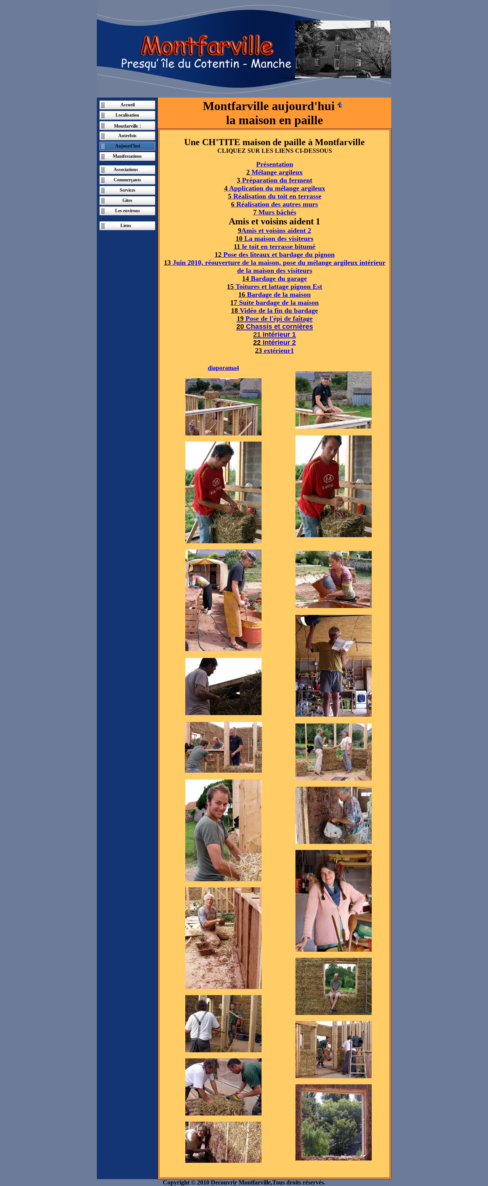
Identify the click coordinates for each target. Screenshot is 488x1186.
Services (127, 190)
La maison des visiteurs (274, 238)
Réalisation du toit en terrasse (274, 196)
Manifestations (127, 156)
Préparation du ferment (274, 180)
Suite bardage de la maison (274, 302)
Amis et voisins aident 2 (274, 230)
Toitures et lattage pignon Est (274, 286)
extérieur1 (274, 350)
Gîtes (127, 200)
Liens (125, 225)
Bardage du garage (274, 278)
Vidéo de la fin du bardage (274, 310)
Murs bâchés (274, 212)
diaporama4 (223, 368)
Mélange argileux (274, 172)
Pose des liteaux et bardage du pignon (275, 254)
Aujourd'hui (127, 146)
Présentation (274, 164)
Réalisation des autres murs (274, 204)
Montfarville (126, 126)
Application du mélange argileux (274, 188)
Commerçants (127, 179)
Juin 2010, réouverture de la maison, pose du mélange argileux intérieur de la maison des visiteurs (274, 266)
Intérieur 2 (274, 342)
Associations (126, 169)
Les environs (127, 210)
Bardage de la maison (274, 294)
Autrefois (127, 135)
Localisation (127, 115)
